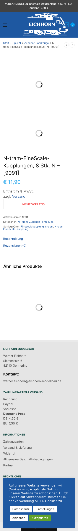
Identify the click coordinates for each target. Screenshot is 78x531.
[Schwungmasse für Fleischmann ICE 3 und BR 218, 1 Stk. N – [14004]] (20, 296)
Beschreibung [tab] (13, 238)
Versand (18, 196)
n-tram (49, 226)
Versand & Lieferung (17, 447)
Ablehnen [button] (18, 518)
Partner (8, 465)
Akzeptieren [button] (40, 518)
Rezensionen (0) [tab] (14, 245)
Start (6, 43)
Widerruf (9, 453)
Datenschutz (20, 509)
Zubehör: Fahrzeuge (36, 43)
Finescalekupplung (32, 226)
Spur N (17, 43)
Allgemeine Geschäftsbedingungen (28, 459)
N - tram (23, 221)
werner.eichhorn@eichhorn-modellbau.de (32, 381)
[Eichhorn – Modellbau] (45, 25)
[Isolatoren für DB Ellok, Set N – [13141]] (57, 296)
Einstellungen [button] (45, 509)
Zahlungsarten (13, 441)
